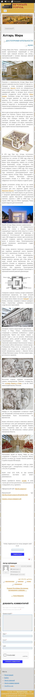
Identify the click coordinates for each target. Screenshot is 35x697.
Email (5, 640)
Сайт (4, 646)
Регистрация (8, 675)
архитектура (9, 581)
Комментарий (7, 613)
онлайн (24, 480)
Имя (4, 634)
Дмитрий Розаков (21, 691)
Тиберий (26, 299)
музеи (30, 45)
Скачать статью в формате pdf (11, 499)
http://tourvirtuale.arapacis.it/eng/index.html (15, 495)
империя (20, 581)
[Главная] (2, 1)
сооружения (18, 584)
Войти (6, 678)
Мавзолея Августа (8, 190)
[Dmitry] (6, 568)
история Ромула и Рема (13, 383)
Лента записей (9, 680)
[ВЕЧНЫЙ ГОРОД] (14, 5)
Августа (12, 88)
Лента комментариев (11, 683)
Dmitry (12, 566)
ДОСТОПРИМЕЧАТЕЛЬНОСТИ (19, 41)
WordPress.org (8, 686)
